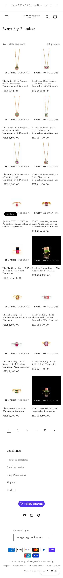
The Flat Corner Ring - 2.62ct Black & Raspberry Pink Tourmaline (17, 271)
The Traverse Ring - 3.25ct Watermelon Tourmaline (44, 409)
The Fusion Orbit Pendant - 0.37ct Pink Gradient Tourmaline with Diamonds (45, 84)
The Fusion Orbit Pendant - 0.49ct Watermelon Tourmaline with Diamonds (45, 177)
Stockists (11, 490)
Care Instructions (16, 467)
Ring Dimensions (16, 474)
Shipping (11, 482)
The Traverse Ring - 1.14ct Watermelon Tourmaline (15, 409)
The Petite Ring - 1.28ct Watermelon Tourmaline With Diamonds (17, 317)
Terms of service (52, 565)
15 (45, 430)
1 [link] (9, 430)
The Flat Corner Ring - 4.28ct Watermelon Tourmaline (46, 269)
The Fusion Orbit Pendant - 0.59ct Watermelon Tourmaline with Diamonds (16, 177)
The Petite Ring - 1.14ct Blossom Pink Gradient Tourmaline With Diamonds (45, 317)
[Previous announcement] (6, 5)
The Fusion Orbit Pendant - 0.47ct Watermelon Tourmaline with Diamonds (16, 84)
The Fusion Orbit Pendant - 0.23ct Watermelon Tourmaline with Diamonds (16, 130)
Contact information (33, 571)
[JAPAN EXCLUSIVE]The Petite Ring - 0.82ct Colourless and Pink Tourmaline (17, 224)
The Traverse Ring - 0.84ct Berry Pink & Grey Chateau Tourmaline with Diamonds (45, 224)
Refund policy (19, 565)
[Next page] (54, 430)
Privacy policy (35, 565)
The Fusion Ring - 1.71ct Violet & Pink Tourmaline (44, 363)
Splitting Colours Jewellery (30, 561)
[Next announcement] (56, 5)
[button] (6, 17)
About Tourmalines (17, 459)
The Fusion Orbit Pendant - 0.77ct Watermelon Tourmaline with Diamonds (45, 130)
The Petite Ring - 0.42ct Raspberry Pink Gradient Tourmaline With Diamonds (16, 364)
